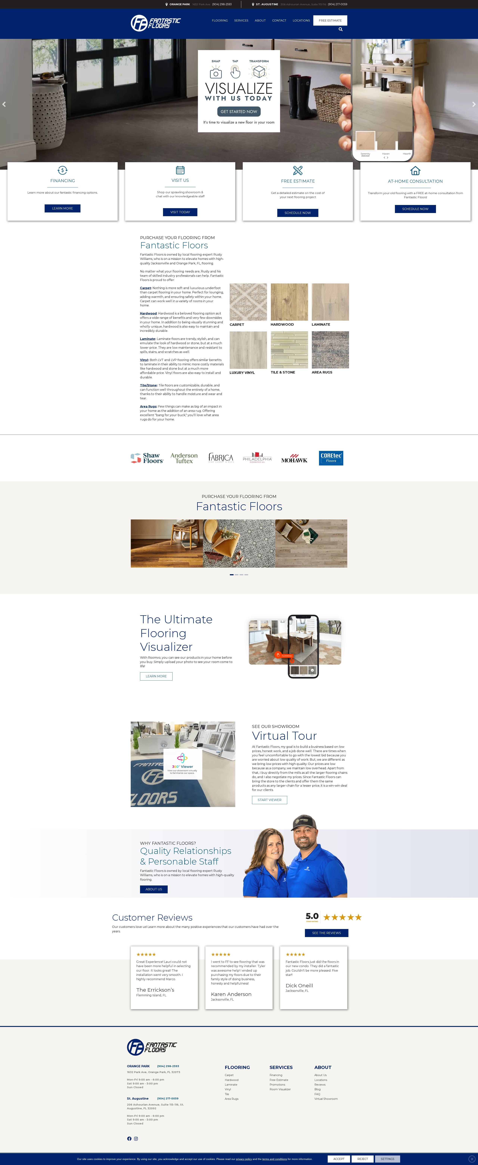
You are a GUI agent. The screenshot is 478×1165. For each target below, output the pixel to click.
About (260, 20)
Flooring (220, 20)
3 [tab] (241, 575)
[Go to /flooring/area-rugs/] (330, 353)
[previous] (4, 104)
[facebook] (129, 1139)
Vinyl (144, 360)
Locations (301, 20)
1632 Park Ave (201, 4)
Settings (387, 1159)
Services (241, 20)
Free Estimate (330, 20)
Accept (338, 1159)
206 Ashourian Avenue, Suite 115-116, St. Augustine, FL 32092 (155, 1106)
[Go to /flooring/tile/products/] (289, 353)
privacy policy (244, 1159)
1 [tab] (232, 575)
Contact (279, 20)
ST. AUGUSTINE (267, 4)
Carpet (145, 288)
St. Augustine (138, 1098)
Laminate (147, 339)
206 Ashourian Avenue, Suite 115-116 (303, 4)
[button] (341, 29)
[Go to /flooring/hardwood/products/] (289, 305)
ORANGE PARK (180, 4)
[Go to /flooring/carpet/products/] (248, 306)
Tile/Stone (148, 385)
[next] (474, 104)
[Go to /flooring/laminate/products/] (330, 305)
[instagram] (136, 1139)
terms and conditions (274, 1159)
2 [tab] (236, 575)
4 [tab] (246, 575)
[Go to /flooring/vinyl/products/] (248, 354)
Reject (362, 1159)
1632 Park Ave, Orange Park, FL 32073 (153, 1072)
